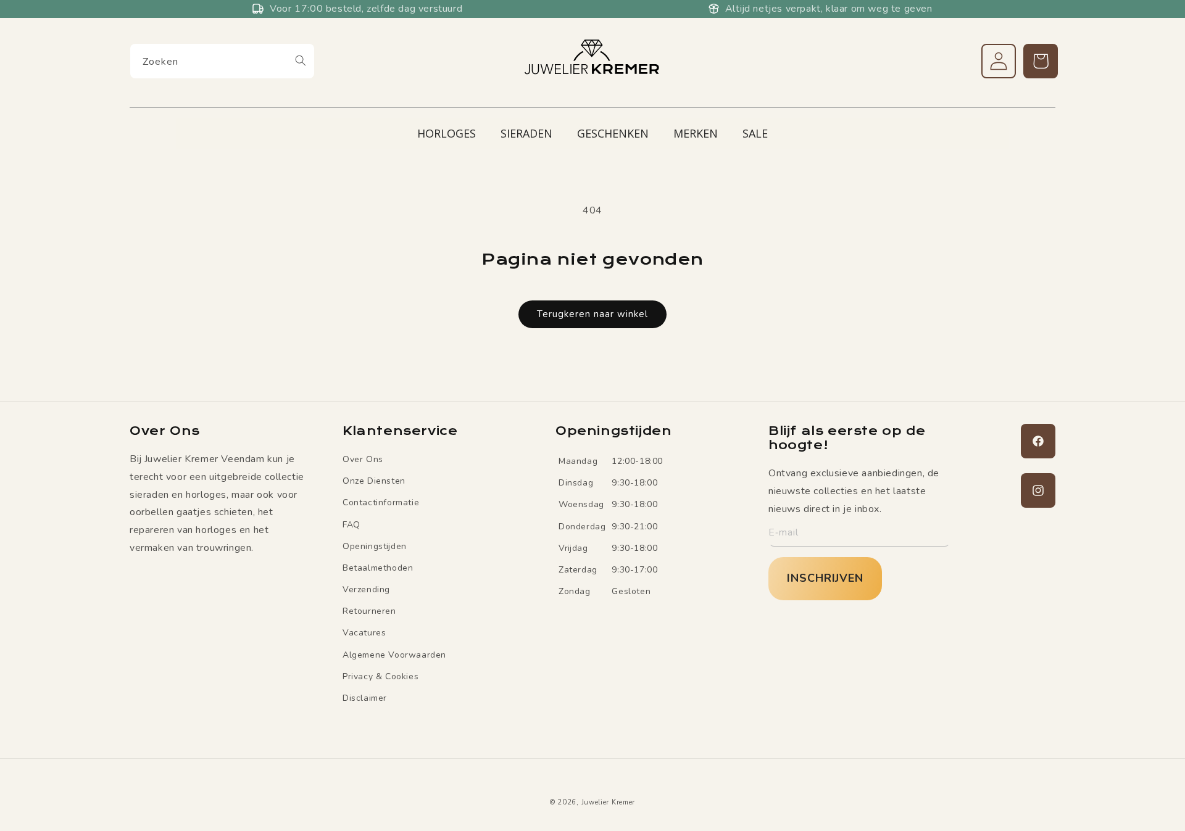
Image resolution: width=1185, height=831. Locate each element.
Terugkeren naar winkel (592, 314)
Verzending (366, 589)
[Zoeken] (300, 60)
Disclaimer (365, 698)
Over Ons (363, 459)
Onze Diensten (374, 481)
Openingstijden (375, 546)
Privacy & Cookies (380, 676)
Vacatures (364, 633)
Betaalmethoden (378, 568)
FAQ (351, 525)
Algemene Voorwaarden (394, 655)
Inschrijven (825, 578)
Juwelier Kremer (608, 802)
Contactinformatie (381, 502)
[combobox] (222, 61)
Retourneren (369, 611)
